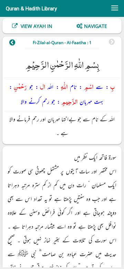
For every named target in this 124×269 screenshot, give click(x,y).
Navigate (95, 26)
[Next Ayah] (15, 43)
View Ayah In (35, 26)
